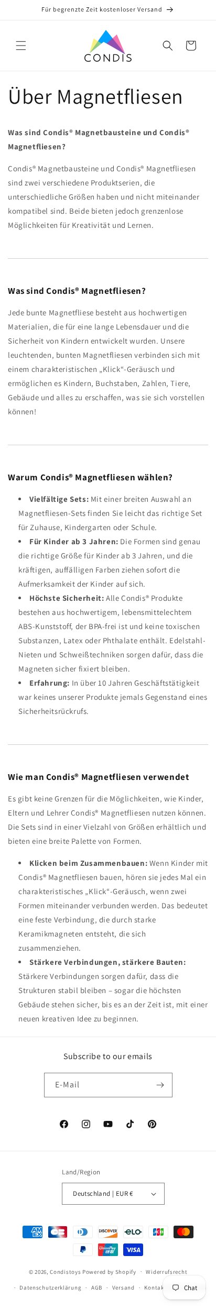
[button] (21, 45)
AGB (96, 1287)
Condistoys (65, 1271)
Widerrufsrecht (166, 1271)
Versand (123, 1287)
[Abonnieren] (160, 1085)
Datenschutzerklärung (50, 1287)
